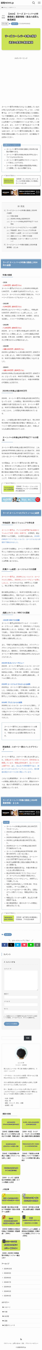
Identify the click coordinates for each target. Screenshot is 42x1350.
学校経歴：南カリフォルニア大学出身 (23, 230)
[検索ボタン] (33, 3)
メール (7, 1001)
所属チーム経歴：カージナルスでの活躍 (24, 233)
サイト (6, 1008)
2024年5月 (7, 1291)
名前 (6, 994)
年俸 (5, 1312)
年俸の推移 (14, 216)
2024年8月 (7, 1278)
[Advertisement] (21, 81)
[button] (5, 945)
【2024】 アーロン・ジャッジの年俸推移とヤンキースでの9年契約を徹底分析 (27, 489)
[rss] (21, 1339)
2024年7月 (7, 1282)
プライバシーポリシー (31, 1343)
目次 (23, 1343)
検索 (27, 1038)
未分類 (6, 1316)
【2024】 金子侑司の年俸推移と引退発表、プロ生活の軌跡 (27, 918)
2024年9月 (7, 1273)
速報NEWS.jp (7, 3)
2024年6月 (7, 1287)
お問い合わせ (16, 1343)
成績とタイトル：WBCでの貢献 (21, 236)
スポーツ (14, 23)
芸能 (5, 1321)
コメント (7, 968)
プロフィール (7, 1343)
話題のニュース (9, 1325)
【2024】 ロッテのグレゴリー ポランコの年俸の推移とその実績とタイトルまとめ (27, 181)
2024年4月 (7, 1296)
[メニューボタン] (39, 3)
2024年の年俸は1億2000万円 (20, 219)
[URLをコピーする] (37, 945)
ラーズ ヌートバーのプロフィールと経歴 (22, 227)
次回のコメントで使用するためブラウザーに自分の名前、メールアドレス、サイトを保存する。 (21, 1016)
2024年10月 (8, 1269)
